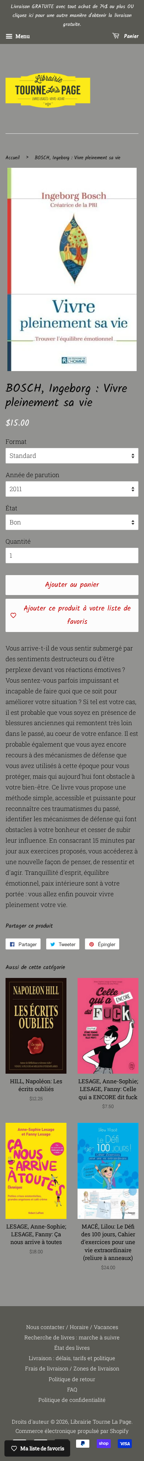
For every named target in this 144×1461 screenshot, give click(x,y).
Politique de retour (72, 1379)
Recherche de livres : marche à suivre (72, 1337)
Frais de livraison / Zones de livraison (72, 1368)
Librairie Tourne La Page (101, 1421)
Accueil (13, 158)
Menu (22, 36)
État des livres (72, 1347)
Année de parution (32, 474)
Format (16, 441)
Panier (130, 37)
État (11, 508)
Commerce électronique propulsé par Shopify (72, 1430)
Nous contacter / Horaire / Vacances (72, 1327)
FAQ (72, 1389)
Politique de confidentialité (72, 1399)
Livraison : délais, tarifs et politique (72, 1358)
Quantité (18, 541)
